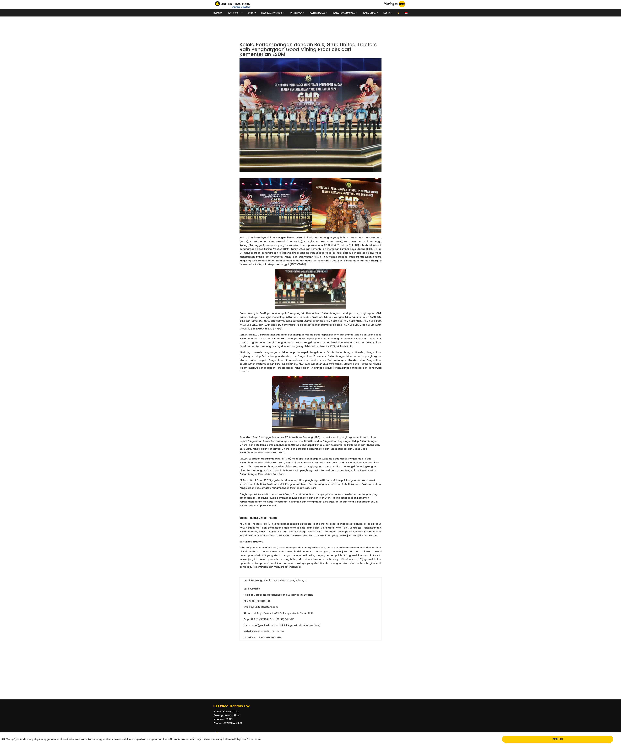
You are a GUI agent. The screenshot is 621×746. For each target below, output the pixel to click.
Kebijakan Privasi (244, 739)
